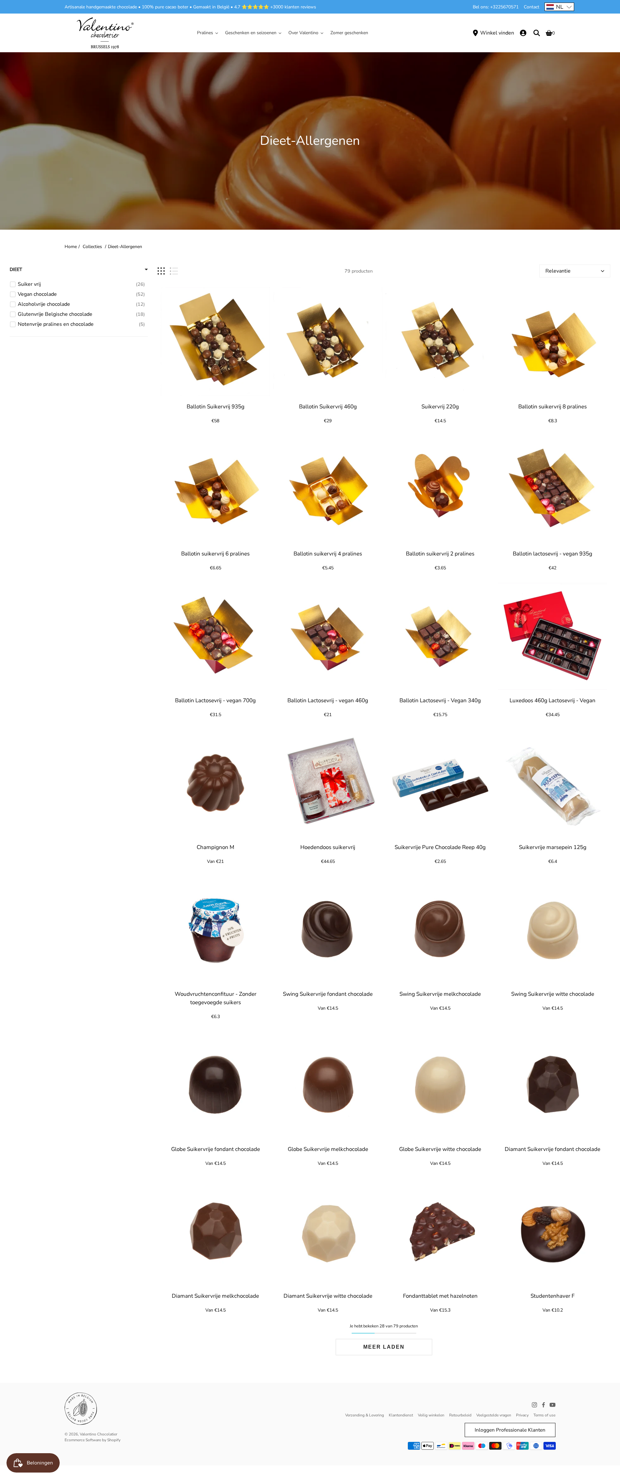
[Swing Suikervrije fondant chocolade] (327, 929)
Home (71, 247)
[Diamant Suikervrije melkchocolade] (215, 1230)
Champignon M (215, 847)
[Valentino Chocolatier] (105, 33)
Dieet (16, 269)
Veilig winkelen (431, 1415)
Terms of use (544, 1415)
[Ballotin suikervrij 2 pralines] (440, 488)
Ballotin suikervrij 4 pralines (328, 553)
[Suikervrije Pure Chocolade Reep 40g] (440, 782)
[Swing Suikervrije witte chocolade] (552, 929)
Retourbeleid (460, 1415)
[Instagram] (534, 1404)
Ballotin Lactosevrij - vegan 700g (215, 700)
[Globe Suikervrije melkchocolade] (327, 1084)
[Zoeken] (537, 33)
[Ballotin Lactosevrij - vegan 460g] (327, 635)
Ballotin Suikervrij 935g (215, 406)
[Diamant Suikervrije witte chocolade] (327, 1230)
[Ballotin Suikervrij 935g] (215, 341)
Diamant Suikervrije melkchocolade (215, 1296)
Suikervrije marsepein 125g (552, 847)
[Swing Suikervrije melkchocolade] (440, 929)
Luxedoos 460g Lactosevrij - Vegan (552, 700)
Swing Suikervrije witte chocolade (552, 994)
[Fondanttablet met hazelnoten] (440, 1230)
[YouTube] (552, 1404)
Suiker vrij (29, 284)
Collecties (92, 247)
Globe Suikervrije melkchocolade (327, 1149)
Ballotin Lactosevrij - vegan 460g (327, 700)
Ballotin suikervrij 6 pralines (215, 553)
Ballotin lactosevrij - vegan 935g (552, 553)
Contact (531, 7)
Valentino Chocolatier (98, 1434)
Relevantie (558, 271)
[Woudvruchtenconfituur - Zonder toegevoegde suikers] (215, 929)
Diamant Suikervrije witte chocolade (327, 1296)
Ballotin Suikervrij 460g (327, 406)
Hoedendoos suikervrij (327, 847)
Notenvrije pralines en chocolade (56, 324)
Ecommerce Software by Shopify (92, 1440)
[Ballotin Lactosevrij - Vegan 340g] (440, 635)
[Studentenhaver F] (552, 1230)
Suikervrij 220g (440, 406)
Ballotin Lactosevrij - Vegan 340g (440, 700)
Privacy (522, 1415)
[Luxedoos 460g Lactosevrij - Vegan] (552, 635)
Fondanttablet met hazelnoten (440, 1296)
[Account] (523, 33)
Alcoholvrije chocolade (44, 304)
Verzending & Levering (364, 1415)
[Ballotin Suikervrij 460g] (327, 341)
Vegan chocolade (37, 294)
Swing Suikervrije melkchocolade (440, 994)
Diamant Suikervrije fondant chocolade (552, 1149)
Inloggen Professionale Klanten (510, 1429)
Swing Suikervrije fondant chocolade (328, 994)
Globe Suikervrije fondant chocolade (215, 1149)
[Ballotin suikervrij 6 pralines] (215, 488)
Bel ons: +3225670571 (496, 7)
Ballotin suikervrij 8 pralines (552, 406)
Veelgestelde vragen (493, 1415)
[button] (559, 7)
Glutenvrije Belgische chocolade (55, 314)
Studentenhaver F (552, 1296)
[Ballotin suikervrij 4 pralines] (327, 488)
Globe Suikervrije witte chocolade (440, 1149)
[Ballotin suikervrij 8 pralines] (552, 341)
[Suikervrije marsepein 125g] (552, 782)
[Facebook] (543, 1404)
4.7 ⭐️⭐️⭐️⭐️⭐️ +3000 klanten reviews (275, 7)
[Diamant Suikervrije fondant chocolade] (552, 1084)
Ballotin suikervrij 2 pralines (440, 553)
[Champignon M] (215, 782)
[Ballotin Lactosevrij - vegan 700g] (215, 635)
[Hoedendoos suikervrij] (327, 782)
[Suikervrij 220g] (440, 341)
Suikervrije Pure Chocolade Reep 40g (440, 847)
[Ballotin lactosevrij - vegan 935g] (552, 488)
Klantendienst (401, 1415)
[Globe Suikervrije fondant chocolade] (215, 1084)
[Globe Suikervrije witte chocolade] (440, 1084)
